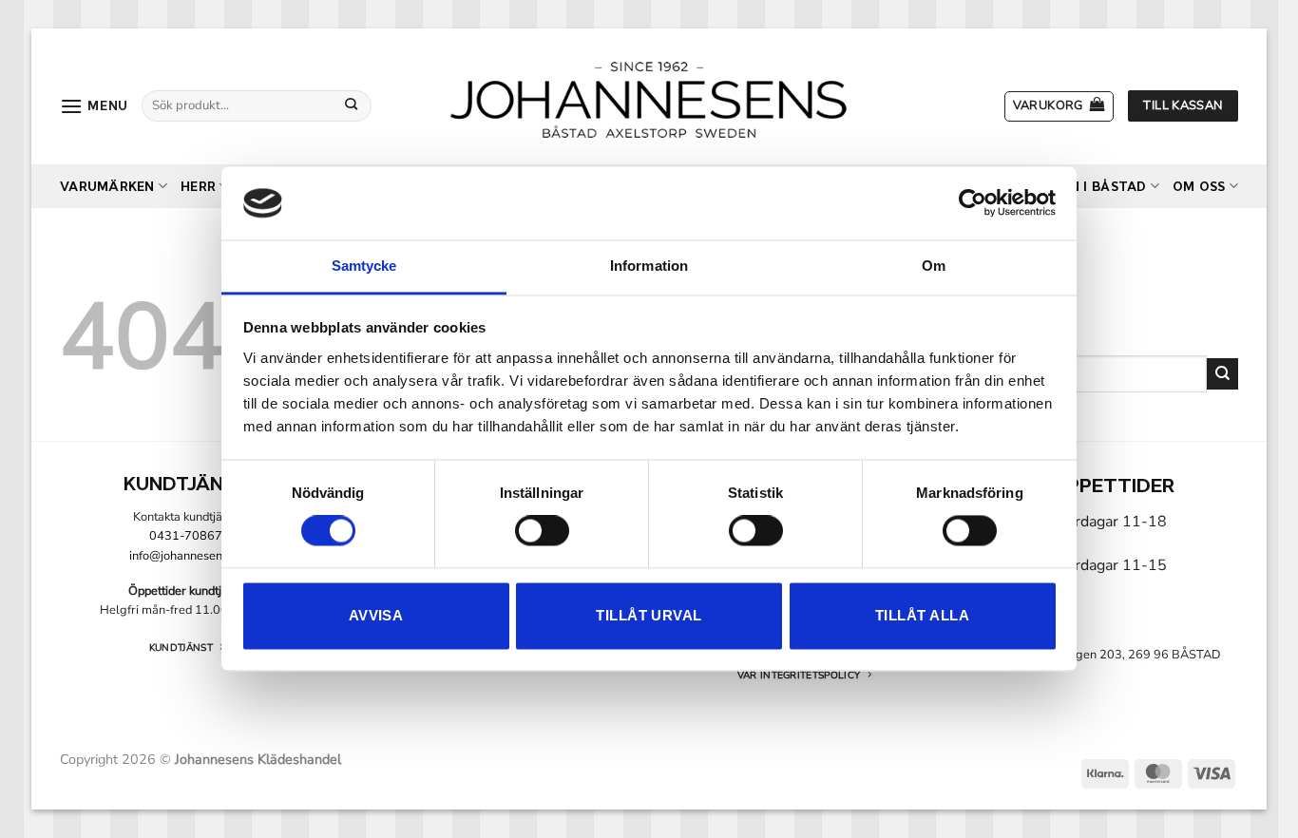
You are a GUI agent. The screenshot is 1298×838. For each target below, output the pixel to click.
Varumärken (107, 187)
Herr (198, 187)
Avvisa (376, 615)
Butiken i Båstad (1083, 187)
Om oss (1199, 187)
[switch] (542, 531)
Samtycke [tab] (364, 265)
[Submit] (351, 105)
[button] (94, 106)
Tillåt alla (922, 615)
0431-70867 (185, 535)
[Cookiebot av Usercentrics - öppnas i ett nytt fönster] (972, 203)
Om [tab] (933, 265)
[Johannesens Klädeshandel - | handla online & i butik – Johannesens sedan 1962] (649, 96)
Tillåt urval (648, 615)
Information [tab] (649, 265)
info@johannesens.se (186, 555)
